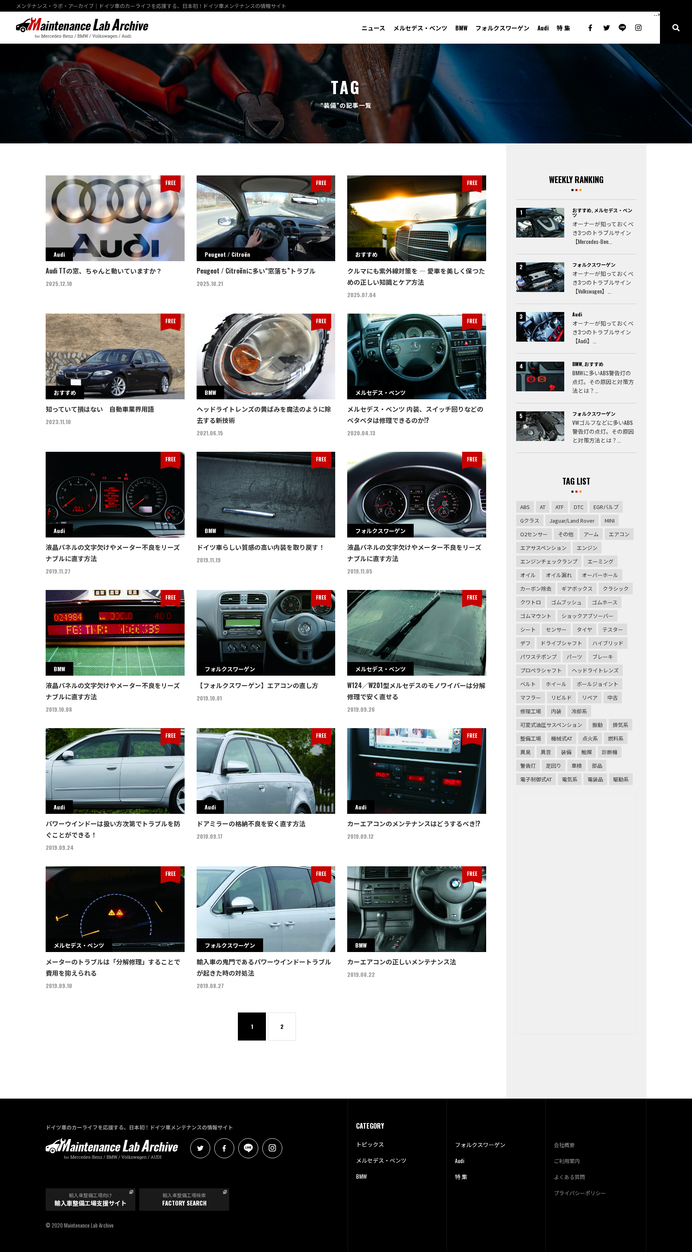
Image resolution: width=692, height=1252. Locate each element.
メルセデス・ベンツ (420, 28)
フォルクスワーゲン (502, 28)
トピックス (370, 1144)
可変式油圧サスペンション (551, 725)
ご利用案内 (567, 1161)
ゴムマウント (535, 616)
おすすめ (581, 210)
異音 (546, 752)
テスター (612, 629)
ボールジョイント (597, 684)
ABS (525, 507)
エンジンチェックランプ (548, 561)
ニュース (373, 28)
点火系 (590, 738)
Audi (543, 28)
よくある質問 (569, 1177)
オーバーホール (600, 575)
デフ (525, 643)
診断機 (610, 752)
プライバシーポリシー (580, 1193)
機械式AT (561, 738)
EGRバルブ (606, 507)
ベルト (528, 684)
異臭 (525, 752)
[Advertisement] (576, 914)
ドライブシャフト (561, 643)
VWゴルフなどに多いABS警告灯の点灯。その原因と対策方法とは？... (603, 431)
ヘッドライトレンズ (595, 670)
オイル (528, 575)
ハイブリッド (608, 643)
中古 (613, 697)
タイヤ (584, 629)
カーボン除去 (535, 588)
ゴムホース (605, 602)
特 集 (563, 28)
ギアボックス (577, 588)
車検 (576, 765)
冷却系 (579, 711)
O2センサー (534, 534)
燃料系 (616, 738)
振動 (597, 725)
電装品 (595, 779)
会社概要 (564, 1145)
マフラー (530, 697)
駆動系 (621, 779)
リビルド (561, 697)
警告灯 (528, 765)
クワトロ (530, 602)
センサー (556, 629)
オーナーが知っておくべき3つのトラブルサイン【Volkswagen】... (603, 282)
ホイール (556, 684)
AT (542, 507)
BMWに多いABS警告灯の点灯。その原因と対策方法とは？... (603, 381)
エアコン (619, 534)
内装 (556, 711)
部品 (597, 765)
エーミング (600, 561)
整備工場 (530, 738)
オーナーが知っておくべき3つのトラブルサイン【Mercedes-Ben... (603, 232)
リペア (589, 697)
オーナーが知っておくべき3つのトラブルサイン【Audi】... (603, 332)
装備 (566, 752)
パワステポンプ (538, 656)
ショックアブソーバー (587, 616)
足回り (553, 765)
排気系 (620, 725)
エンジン (587, 548)
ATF (559, 507)
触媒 (586, 752)
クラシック (616, 588)
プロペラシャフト (541, 670)
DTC (578, 507)
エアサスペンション (543, 548)
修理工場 (530, 711)
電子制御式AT (536, 779)
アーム (591, 534)
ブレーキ (602, 656)
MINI (610, 520)
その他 (565, 534)
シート (528, 629)
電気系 (569, 779)
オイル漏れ (559, 575)
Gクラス (529, 520)
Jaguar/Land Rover (572, 520)
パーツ (574, 656)
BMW (461, 28)
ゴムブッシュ (566, 602)
